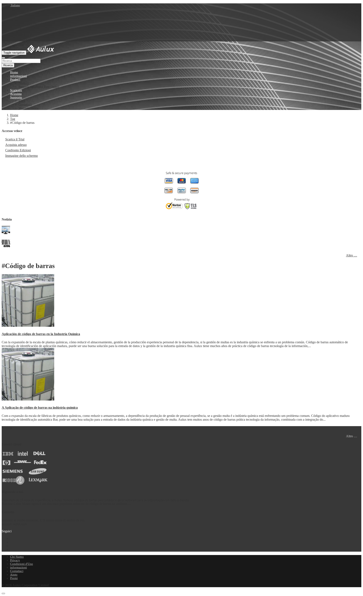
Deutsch (24, 16)
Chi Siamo (17, 556)
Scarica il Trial (14, 139)
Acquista (16, 93)
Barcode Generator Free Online (38, 86)
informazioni (18, 76)
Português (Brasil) (31, 24)
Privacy (15, 560)
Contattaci (25, 104)
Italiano (15, 5)
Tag (12, 119)
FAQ (21, 101)
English (24, 9)
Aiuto (13, 574)
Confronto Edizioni (18, 150)
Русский (25, 39)
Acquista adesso (16, 145)
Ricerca (8, 65)
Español (24, 20)
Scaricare (16, 90)
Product (15, 79)
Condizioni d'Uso (21, 564)
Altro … (351, 255)
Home (14, 72)
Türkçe (24, 35)
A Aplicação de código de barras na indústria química (40, 407)
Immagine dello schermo (21, 155)
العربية (23, 28)
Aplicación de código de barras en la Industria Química (41, 334)
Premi (14, 578)
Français (24, 13)
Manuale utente (28, 108)
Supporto (16, 97)
